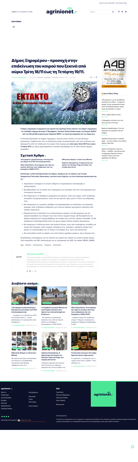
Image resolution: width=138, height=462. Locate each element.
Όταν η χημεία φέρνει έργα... (112, 114)
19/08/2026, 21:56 (62, 327)
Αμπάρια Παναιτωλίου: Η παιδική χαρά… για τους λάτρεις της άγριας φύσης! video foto (114, 141)
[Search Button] (113, 12)
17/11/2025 (32, 77)
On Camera (47, 348)
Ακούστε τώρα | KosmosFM (107, 3)
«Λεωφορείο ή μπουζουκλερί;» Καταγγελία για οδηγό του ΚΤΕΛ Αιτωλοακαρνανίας (24, 310)
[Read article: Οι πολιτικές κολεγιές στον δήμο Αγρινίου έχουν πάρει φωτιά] (84, 341)
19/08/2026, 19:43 (92, 327)
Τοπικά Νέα (55, 77)
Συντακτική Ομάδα (19, 77)
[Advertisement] (69, 39)
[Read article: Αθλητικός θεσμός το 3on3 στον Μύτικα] (24, 341)
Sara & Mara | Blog (121, 3)
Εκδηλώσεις (47, 303)
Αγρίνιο (15, 303)
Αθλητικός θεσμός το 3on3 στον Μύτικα (77, 159)
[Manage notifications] (132, 446)
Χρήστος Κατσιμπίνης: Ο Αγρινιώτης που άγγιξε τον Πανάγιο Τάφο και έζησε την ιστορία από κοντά (77, 165)
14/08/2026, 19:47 (92, 366)
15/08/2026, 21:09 (62, 370)
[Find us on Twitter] (122, 11)
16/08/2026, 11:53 (32, 368)
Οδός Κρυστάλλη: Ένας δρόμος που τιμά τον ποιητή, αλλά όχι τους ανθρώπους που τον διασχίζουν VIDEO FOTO (37, 167)
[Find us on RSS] (126, 12)
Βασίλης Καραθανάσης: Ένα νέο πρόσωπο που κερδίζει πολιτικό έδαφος (113, 130)
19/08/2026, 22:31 (32, 325)
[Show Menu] (14, 27)
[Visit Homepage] (61, 11)
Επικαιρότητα (37, 245)
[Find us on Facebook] (118, 12)
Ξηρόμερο (47, 77)
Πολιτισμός (16, 22)
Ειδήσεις (40, 77)
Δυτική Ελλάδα (18, 348)
